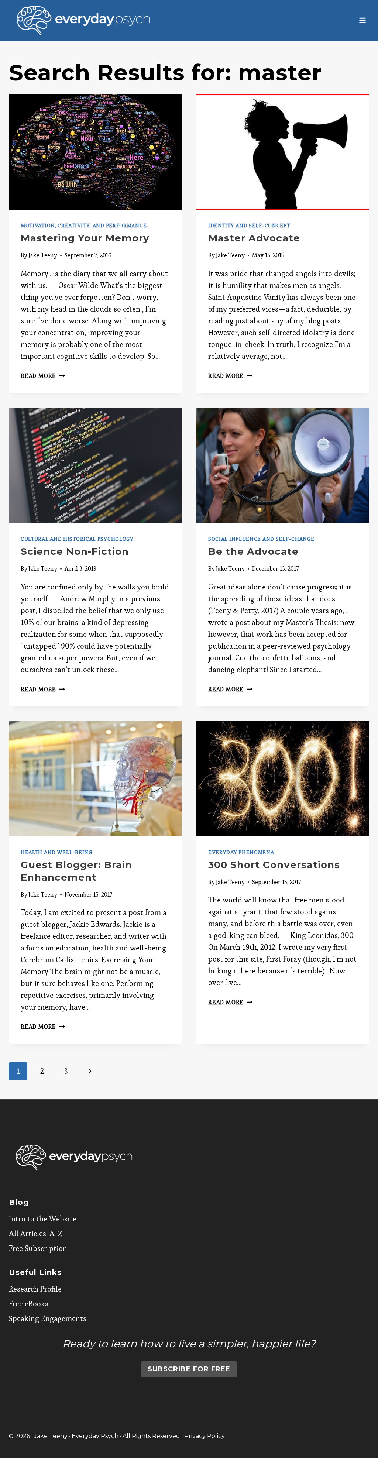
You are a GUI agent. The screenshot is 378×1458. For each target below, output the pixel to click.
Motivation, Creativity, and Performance (84, 225)
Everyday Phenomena (241, 852)
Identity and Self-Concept (249, 225)
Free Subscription (38, 1248)
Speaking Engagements (47, 1318)
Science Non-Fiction (75, 551)
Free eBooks (28, 1304)
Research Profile (35, 1289)
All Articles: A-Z (35, 1233)
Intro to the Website (42, 1219)
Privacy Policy (204, 1436)
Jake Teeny (42, 255)
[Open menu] (362, 20)
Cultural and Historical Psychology (77, 539)
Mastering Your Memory (85, 238)
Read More (43, 376)
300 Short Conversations (274, 865)
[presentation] (95, 152)
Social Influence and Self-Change (261, 539)
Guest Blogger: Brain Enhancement (76, 871)
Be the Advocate (253, 551)
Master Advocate (254, 238)
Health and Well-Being (56, 852)
